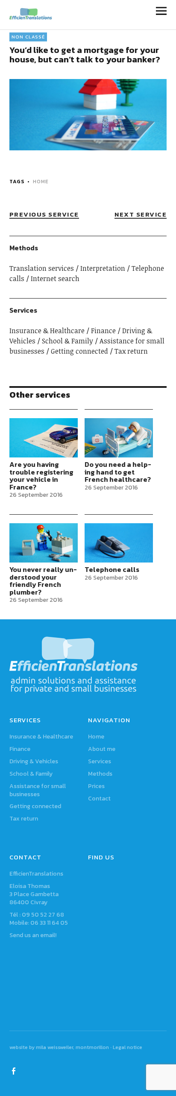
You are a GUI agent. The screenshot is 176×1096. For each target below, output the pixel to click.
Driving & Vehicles (33, 761)
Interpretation (102, 268)
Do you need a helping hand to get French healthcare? (118, 471)
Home (96, 736)
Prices (96, 786)
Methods (100, 773)
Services (99, 761)
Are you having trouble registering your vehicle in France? (41, 475)
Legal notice (127, 1047)
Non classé (28, 36)
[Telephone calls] (119, 543)
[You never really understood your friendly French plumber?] (43, 543)
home (41, 181)
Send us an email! (32, 935)
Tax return (131, 351)
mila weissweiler (54, 1047)
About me (101, 748)
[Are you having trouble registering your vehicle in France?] (43, 437)
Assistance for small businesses (37, 790)
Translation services (41, 268)
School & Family (67, 341)
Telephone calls (112, 569)
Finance (103, 330)
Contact (99, 798)
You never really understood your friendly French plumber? (43, 580)
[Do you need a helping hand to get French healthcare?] (119, 437)
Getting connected (79, 351)
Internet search (55, 278)
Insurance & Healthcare (47, 330)
